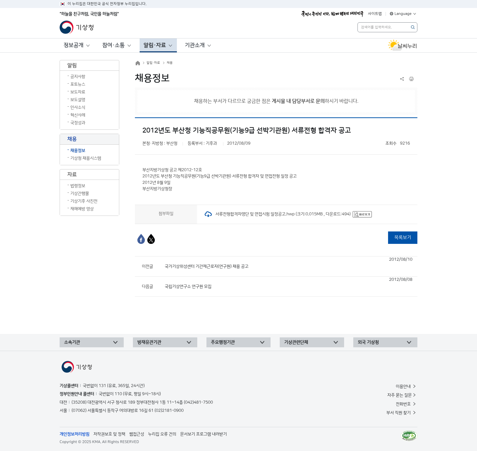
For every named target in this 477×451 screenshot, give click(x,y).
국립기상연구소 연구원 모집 (288, 283)
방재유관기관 (149, 342)
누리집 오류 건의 (162, 434)
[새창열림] (402, 45)
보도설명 (77, 99)
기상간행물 (79, 193)
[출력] (411, 79)
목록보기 (402, 237)
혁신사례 (77, 115)
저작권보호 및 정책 (109, 434)
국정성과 (77, 123)
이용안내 (404, 386)
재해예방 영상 (82, 209)
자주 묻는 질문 (399, 395)
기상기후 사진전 (83, 201)
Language (403, 14)
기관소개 (195, 45)
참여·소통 (113, 45)
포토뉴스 (77, 84)
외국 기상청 (368, 342)
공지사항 (77, 76)
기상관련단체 (296, 342)
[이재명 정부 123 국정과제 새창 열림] (332, 14)
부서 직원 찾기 (399, 413)
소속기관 (72, 342)
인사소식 (77, 107)
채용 (170, 62)
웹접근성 (136, 434)
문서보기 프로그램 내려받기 (203, 434)
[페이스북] (141, 239)
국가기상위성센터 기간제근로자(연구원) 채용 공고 (288, 263)
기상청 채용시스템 (85, 158)
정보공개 (73, 45)
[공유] (402, 79)
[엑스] (151, 239)
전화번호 (404, 404)
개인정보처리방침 (74, 434)
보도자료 (77, 92)
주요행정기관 (223, 342)
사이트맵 (375, 14)
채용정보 (77, 150)
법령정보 (77, 186)
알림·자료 (155, 45)
